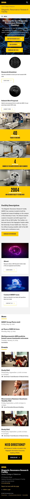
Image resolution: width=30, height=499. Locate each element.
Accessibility (25, 495)
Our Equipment (13, 44)
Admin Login (6, 489)
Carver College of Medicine (8, 6)
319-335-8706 (5, 483)
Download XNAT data (13, 50)
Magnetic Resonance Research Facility (14, 11)
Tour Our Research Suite (13, 39)
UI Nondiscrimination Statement (15, 495)
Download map (14, 457)
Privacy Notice (4, 495)
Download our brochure (10, 234)
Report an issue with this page (10, 486)
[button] (27, 2)
